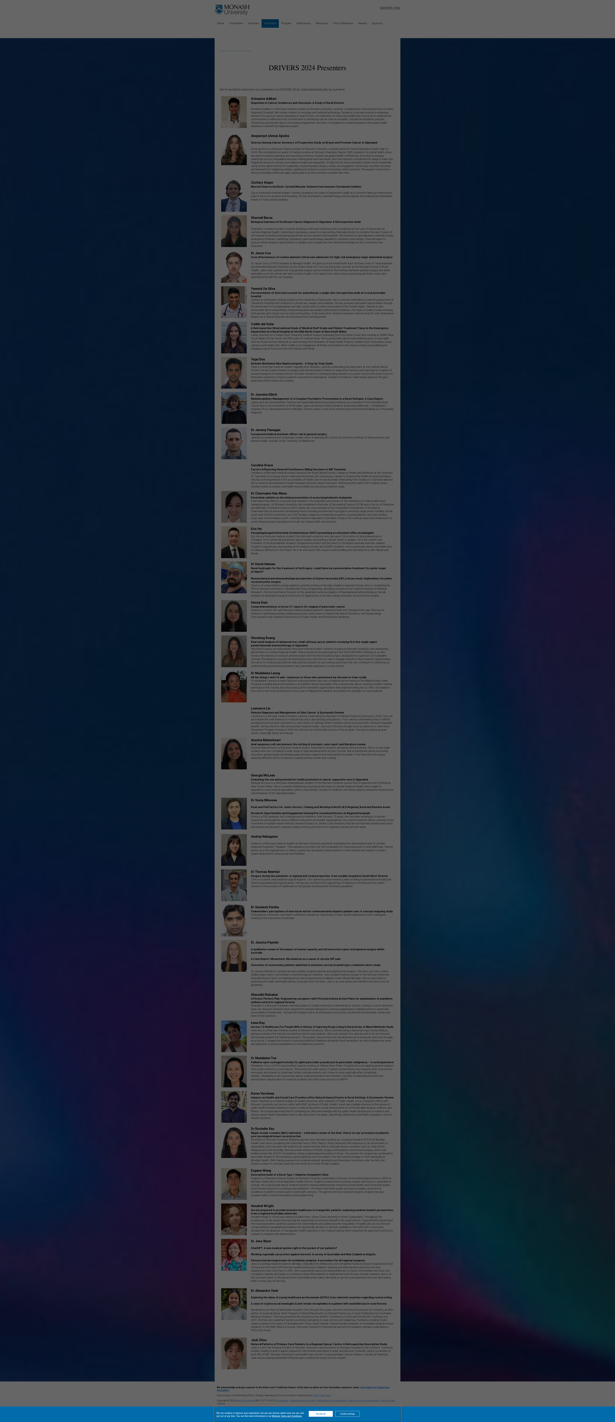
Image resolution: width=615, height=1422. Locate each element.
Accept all (320, 1413)
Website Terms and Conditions (287, 1416)
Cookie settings (347, 1413)
